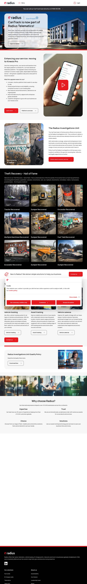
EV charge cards (8, 577)
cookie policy (13, 290)
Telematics (7, 580)
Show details (73, 297)
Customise (42, 302)
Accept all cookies (68, 302)
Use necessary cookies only (18, 302)
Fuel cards (7, 574)
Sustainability (34, 574)
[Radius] (9, 3)
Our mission (34, 577)
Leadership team (36, 580)
